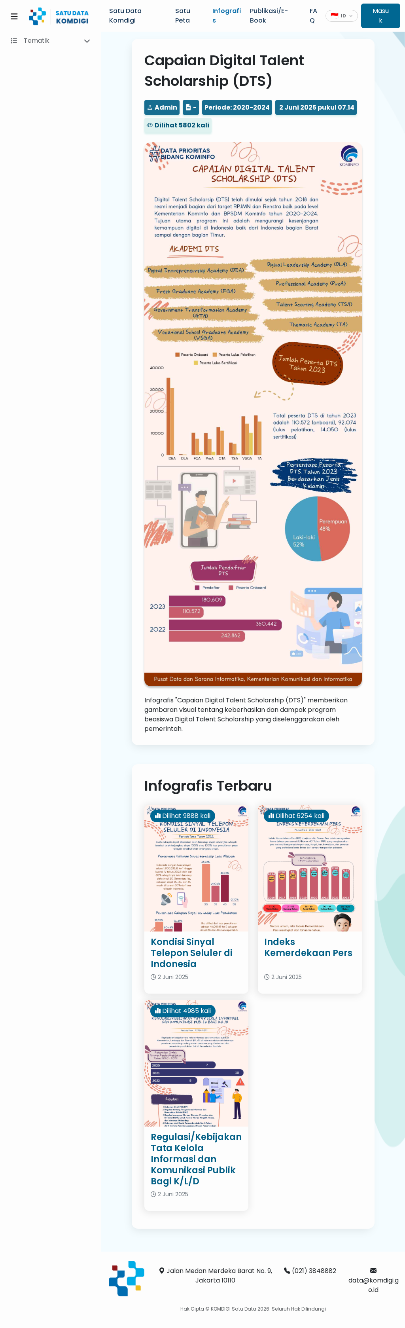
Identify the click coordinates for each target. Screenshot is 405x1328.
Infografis (226, 15)
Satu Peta (182, 15)
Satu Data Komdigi (125, 15)
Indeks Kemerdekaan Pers (308, 947)
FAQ (313, 15)
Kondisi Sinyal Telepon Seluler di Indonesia (192, 952)
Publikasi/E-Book (269, 15)
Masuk (381, 15)
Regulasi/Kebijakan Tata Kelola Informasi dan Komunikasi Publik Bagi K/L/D (196, 1159)
